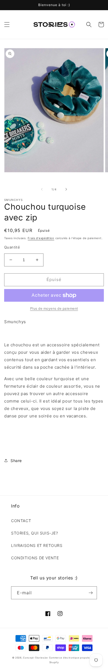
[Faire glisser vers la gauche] (42, 189)
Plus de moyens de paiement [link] (54, 308)
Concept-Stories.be (35, 657)
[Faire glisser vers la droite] (66, 189)
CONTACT (21, 520)
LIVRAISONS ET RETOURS (37, 545)
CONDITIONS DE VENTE (35, 557)
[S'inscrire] (90, 592)
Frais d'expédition (41, 238)
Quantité (12, 247)
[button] (7, 24)
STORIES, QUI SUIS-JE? (34, 533)
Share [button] (16, 460)
